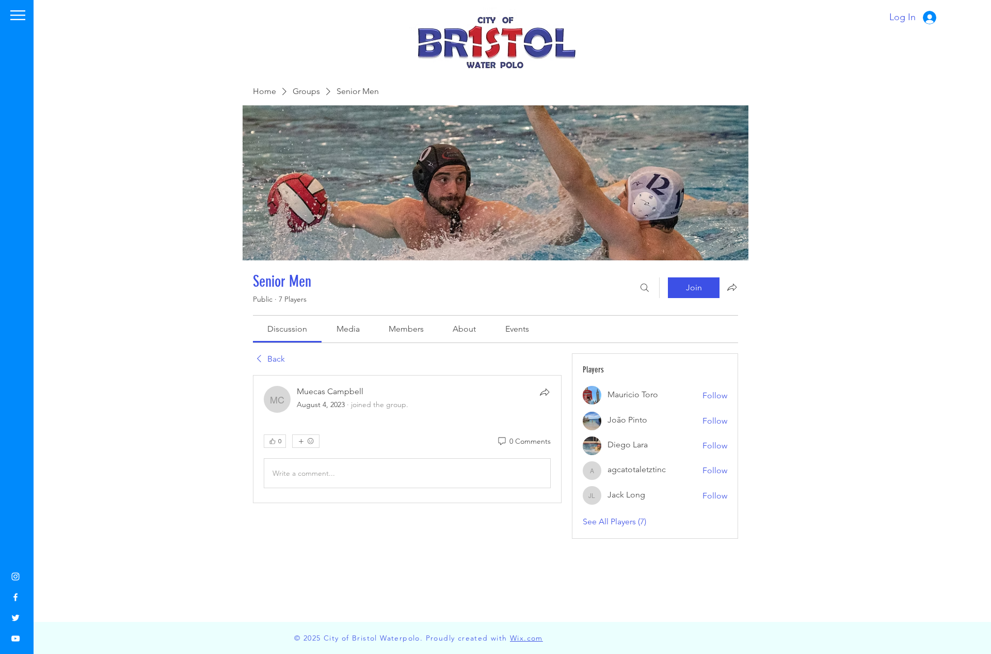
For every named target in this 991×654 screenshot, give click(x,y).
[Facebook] (15, 597)
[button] (17, 15)
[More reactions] (305, 441)
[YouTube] (15, 638)
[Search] (644, 287)
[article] (407, 439)
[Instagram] (15, 576)
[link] (287, 329)
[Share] (544, 392)
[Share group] (732, 287)
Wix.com (526, 638)
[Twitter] (15, 618)
